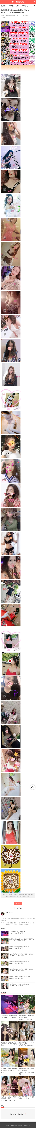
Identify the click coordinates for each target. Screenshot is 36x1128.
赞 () (19, 903)
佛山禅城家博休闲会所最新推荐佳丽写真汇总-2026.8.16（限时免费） (21, 969)
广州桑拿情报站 (18, 2)
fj (20, 15)
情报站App (25, 6)
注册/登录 (4, 6)
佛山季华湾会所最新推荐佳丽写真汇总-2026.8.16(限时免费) (19, 984)
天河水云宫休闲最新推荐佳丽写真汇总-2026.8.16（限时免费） (19, 962)
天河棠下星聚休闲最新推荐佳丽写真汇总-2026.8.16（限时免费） (20, 977)
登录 (24, 1114)
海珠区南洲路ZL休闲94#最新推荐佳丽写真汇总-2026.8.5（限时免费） (21, 939)
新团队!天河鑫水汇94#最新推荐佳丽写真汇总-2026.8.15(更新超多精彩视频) (26, 1071)
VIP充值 (11, 6)
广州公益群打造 (26, 1125)
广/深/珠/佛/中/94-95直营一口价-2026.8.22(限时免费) (17, 932)
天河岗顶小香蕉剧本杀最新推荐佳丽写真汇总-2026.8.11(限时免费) (9, 1098)
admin (11, 912)
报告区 (18, 6)
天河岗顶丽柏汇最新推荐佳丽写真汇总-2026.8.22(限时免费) (19, 947)
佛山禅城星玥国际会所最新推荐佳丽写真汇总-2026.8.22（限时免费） (21, 954)
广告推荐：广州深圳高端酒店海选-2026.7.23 (26, 1098)
